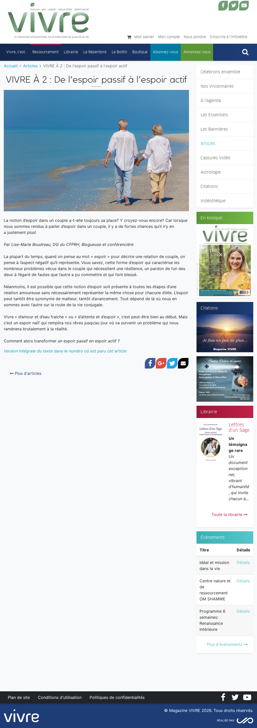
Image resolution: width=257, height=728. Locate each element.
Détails (243, 562)
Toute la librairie (227, 514)
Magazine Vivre (48, 20)
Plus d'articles (27, 373)
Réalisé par (225, 720)
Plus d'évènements (225, 644)
